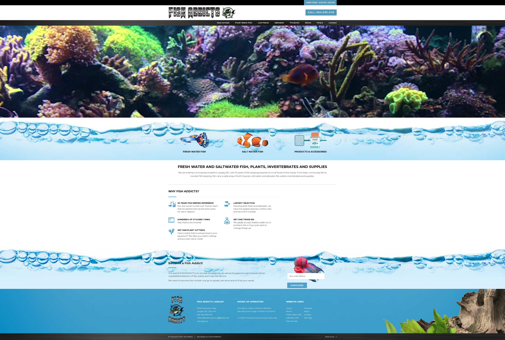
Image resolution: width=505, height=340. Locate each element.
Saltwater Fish (292, 318)
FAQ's (320, 23)
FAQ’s (306, 311)
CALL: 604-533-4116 (321, 12)
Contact (333, 23)
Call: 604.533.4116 (204, 315)
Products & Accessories (311, 151)
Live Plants (263, 23)
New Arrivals (223, 23)
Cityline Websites (214, 337)
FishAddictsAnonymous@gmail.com (213, 318)
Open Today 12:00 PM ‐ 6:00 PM (320, 3)
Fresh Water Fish (243, 23)
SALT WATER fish (252, 151)
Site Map (308, 318)
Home (289, 308)
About (308, 23)
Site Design (201, 337)
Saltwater (279, 23)
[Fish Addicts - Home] (202, 17)
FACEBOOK (202, 321)
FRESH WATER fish (194, 151)
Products (294, 23)
